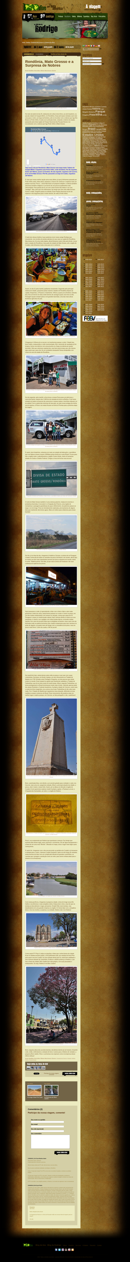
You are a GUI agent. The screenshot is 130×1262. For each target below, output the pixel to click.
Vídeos (65, 1245)
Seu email (34, 1124)
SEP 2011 (89, 296)
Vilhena (42, 70)
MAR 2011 (101, 296)
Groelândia (91, 138)
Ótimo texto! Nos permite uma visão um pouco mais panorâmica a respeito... (94, 245)
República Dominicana (96, 149)
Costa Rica (93, 131)
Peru (103, 147)
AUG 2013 (89, 271)
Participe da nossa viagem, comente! (51, 1074)
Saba (106, 149)
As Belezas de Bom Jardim (50, 1098)
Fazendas (89, 165)
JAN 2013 (101, 273)
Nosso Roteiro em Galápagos (92, 172)
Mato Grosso (48, 70)
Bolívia (101, 126)
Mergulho (85, 112)
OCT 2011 (89, 294)
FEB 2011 (101, 298)
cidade (85, 109)
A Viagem (85, 1245)
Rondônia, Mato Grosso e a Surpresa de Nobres (94, 231)
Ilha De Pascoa (102, 141)
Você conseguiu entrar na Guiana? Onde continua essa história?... (94, 225)
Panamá (92, 147)
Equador (99, 132)
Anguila (89, 123)
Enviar (61, 1152)
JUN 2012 (101, 277)
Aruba (99, 125)
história (96, 108)
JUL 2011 (89, 300)
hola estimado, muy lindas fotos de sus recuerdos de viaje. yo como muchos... (93, 217)
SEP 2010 (89, 310)
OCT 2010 (89, 308)
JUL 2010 (89, 313)
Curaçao (103, 131)
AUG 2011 (89, 298)
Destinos (67, 16)
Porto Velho (37, 70)
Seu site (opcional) (37, 1129)
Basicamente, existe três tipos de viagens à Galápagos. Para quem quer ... (94, 176)
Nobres (27, 1060)
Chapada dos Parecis (61, 1058)
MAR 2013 (101, 269)
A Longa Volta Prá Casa (34, 1097)
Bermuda (96, 126)
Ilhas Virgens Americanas (99, 142)
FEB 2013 (101, 271)
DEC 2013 (89, 264)
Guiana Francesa (100, 139)
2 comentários (39, 54)
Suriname (86, 154)
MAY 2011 (101, 293)
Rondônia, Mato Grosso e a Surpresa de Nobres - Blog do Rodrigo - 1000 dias (42, 7)
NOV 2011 (89, 293)
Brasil (91, 128)
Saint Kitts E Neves (96, 150)
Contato (99, 1245)
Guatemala (86, 139)
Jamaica (85, 146)
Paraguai (98, 147)
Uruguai (89, 156)
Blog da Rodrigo (54, 1245)
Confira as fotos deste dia (59, 54)
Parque (100, 111)
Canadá (98, 129)
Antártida (95, 123)
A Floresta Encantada (93, 180)
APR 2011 (101, 294)
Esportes (86, 16)
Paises (60, 16)
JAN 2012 (101, 286)
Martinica (91, 146)
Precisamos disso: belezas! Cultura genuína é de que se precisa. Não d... (94, 235)
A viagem (93, 8)
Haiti (84, 141)
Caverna (103, 106)
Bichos (92, 106)
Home (23, 42)
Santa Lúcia (99, 152)
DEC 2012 (89, 277)
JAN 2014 (101, 259)
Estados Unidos (93, 134)
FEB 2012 (101, 285)
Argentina (92, 125)
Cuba (98, 131)
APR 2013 (101, 268)
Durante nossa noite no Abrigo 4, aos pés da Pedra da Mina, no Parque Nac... (94, 183)
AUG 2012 (89, 285)
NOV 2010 (89, 306)
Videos (79, 16)
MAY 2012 (101, 279)
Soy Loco (94, 16)
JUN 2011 (101, 291)
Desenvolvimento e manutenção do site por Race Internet (79, 1257)
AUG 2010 (89, 311)
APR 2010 (101, 308)
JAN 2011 (101, 300)
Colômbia (86, 131)
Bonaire (85, 129)
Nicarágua (86, 147)
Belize (91, 126)
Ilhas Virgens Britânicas (90, 144)
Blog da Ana (41, 1245)
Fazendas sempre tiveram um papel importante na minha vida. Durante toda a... (94, 168)
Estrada (89, 109)
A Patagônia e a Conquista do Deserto (93, 241)
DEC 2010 (89, 304)
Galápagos (91, 137)
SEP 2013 (89, 269)
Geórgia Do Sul (100, 137)
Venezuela (96, 156)
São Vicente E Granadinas (94, 152)
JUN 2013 (101, 264)
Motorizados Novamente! (94, 214)
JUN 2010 (101, 304)
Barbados (86, 126)
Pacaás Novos (32, 1060)
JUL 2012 (89, 286)
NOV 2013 (89, 266)
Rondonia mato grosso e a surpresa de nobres (43, 42)
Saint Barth (86, 150)
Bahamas (104, 125)
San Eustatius (91, 152)
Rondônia (31, 70)
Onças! (88, 206)
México (97, 146)
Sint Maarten (101, 153)
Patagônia (86, 115)
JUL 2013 (89, 273)
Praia (92, 114)
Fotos (74, 16)
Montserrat (104, 146)
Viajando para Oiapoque (94, 222)
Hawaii (88, 141)
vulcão (104, 115)
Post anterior (30, 1083)
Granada (85, 138)
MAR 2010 (101, 310)
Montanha (92, 112)
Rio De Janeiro (43, 46)
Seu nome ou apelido (38, 1120)
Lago (102, 109)
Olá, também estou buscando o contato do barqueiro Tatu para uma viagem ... (94, 208)
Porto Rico (86, 149)
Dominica (86, 132)
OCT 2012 (89, 281)
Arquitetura (86, 106)
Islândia (100, 144)
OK (100, 49)
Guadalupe (99, 138)
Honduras (94, 141)
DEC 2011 (89, 291)
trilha (99, 114)
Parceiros (102, 16)
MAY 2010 (101, 306)
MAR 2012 (101, 283)
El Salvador (92, 132)
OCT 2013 (89, 268)
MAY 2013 (101, 266)
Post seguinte (47, 1083)
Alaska (85, 123)
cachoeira (97, 106)
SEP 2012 (89, 283)
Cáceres (54, 70)
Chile (104, 129)
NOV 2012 (89, 279)
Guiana (92, 139)
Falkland (85, 137)
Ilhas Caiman (87, 142)
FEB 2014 (89, 259)
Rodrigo (28, 42)
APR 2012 (101, 281)
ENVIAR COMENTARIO (69, 1073)
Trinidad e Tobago (94, 154)
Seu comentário (36, 1133)
